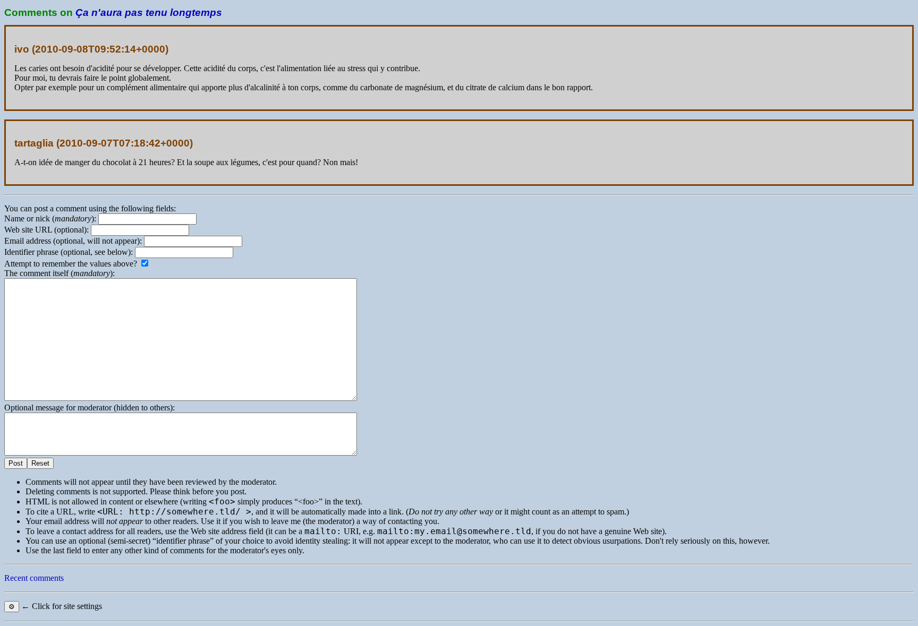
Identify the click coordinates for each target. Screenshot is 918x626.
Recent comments (34, 577)
